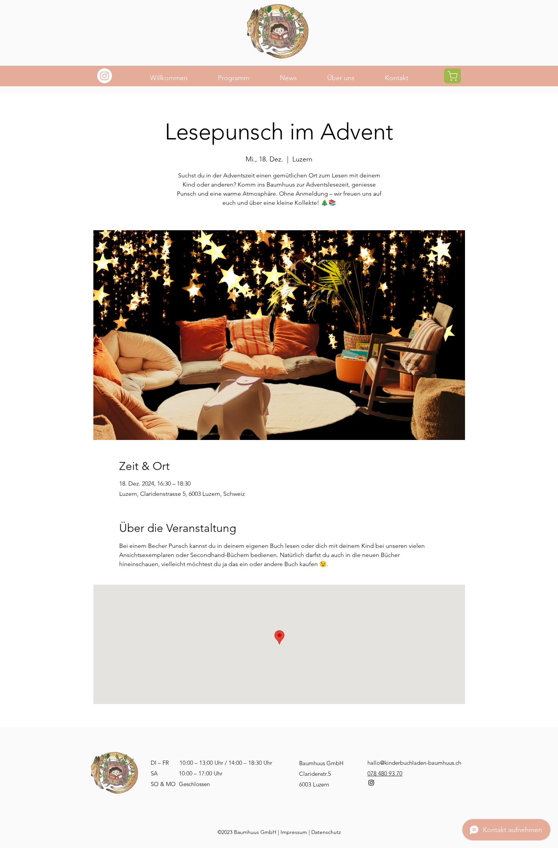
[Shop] (452, 75)
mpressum (294, 832)
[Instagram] (104, 75)
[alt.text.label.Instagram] (371, 782)
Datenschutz (326, 832)
